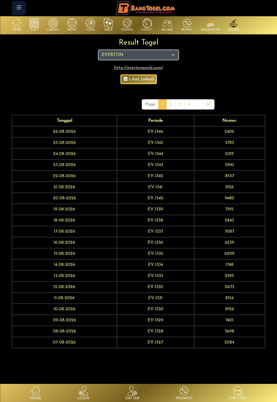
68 (208, 104)
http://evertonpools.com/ (138, 68)
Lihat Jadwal (140, 79)
